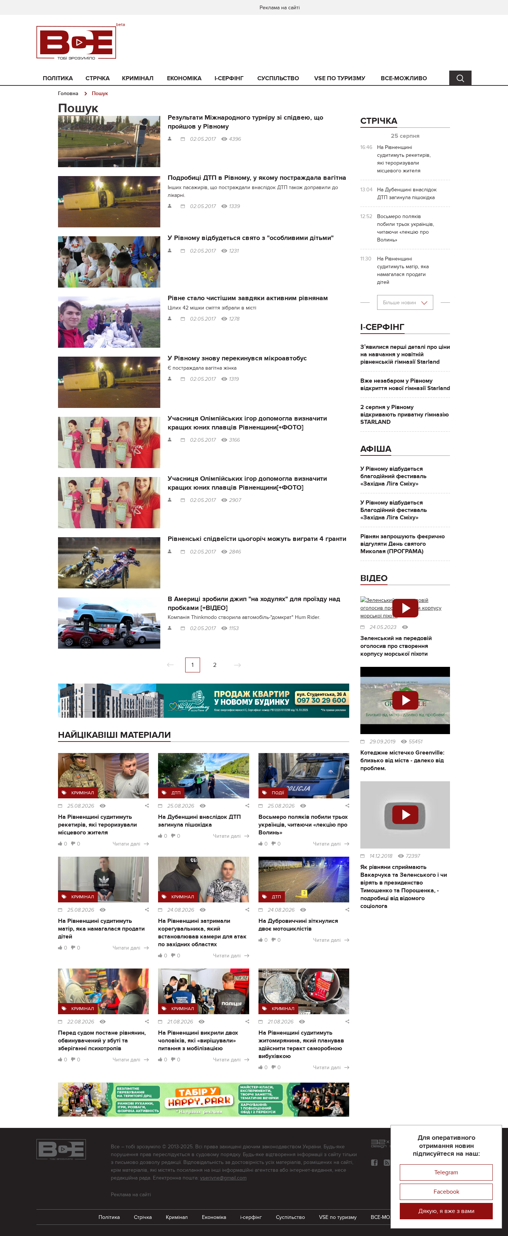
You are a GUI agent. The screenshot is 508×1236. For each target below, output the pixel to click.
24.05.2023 (383, 627)
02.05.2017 (203, 139)
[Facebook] (374, 1162)
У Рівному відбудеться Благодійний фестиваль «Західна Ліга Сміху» (393, 510)
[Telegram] (387, 1162)
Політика (58, 78)
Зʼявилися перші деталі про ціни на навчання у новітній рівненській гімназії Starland (405, 354)
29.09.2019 (382, 742)
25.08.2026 (80, 806)
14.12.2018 (381, 856)
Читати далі (126, 844)
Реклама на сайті (280, 7)
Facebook (446, 1192)
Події (278, 792)
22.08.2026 (80, 1022)
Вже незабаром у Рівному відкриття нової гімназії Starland (405, 384)
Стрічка (98, 78)
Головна (68, 93)
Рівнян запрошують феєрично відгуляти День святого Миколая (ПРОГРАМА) (402, 544)
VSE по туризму (339, 78)
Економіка (184, 78)
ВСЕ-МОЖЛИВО (404, 78)
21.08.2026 (180, 1022)
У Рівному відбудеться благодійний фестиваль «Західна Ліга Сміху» (393, 476)
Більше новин (400, 302)
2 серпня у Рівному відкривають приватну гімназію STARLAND (404, 414)
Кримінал (138, 78)
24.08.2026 (180, 910)
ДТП (176, 792)
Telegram (446, 1172)
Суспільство (278, 78)
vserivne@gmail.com (223, 1178)
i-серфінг (229, 78)
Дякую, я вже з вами (446, 1211)
